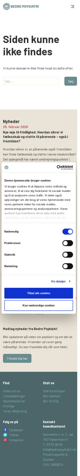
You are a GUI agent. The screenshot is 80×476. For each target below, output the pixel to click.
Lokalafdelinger (14, 396)
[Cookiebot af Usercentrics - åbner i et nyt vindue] (56, 167)
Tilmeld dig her (17, 358)
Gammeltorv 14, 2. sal (58, 434)
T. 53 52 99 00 (53, 444)
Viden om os (11, 391)
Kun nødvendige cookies (39, 305)
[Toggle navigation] (72, 6)
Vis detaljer (58, 281)
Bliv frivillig (51, 401)
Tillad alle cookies (38, 293)
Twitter (14, 435)
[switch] (67, 243)
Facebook (16, 430)
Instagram (16, 440)
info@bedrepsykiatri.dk (59, 449)
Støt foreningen (54, 391)
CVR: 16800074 (53, 464)
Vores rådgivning (15, 411)
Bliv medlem (51, 396)
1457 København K (55, 439)
